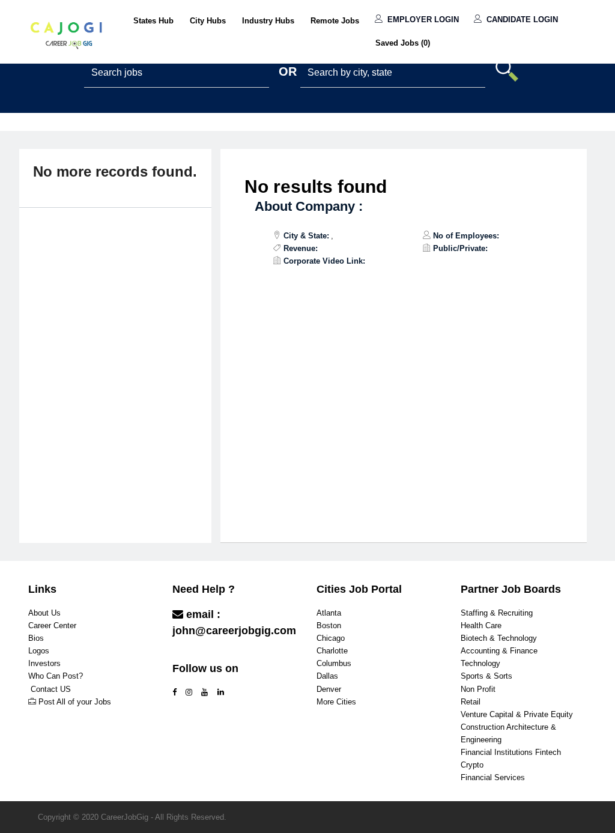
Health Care (481, 625)
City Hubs (208, 20)
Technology (480, 663)
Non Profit (478, 689)
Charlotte (332, 650)
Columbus (334, 663)
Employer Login (422, 19)
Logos (38, 650)
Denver (329, 689)
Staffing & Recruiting (497, 612)
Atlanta (329, 612)
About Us (44, 612)
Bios (36, 638)
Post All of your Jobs (74, 701)
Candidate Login (521, 19)
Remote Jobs (335, 20)
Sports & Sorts (486, 675)
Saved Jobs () (402, 42)
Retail (470, 701)
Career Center (52, 625)
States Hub (153, 20)
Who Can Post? (55, 675)
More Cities (336, 701)
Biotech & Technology (499, 638)
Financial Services (493, 777)
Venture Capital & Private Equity (517, 714)
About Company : (309, 206)
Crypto (472, 764)
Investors (44, 663)
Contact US (51, 689)
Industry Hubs (268, 20)
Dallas (327, 675)
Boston (329, 625)
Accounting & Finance (499, 650)
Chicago (331, 638)
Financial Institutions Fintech (511, 752)
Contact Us (202, 654)
